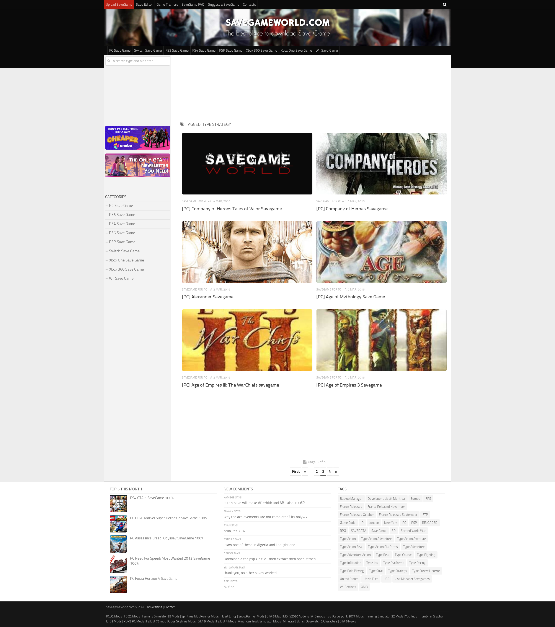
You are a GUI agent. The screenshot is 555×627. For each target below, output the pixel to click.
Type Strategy (397, 571)
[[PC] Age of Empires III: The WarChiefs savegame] (247, 340)
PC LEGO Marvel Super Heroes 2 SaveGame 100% (168, 518)
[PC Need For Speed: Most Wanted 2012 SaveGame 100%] (118, 564)
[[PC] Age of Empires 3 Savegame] (381, 340)
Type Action (348, 539)
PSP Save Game (230, 50)
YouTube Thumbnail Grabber (424, 616)
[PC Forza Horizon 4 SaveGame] (118, 584)
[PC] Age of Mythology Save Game (350, 297)
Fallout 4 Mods (226, 621)
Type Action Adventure (376, 539)
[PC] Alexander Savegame (207, 297)
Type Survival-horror (426, 571)
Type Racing (417, 563)
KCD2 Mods (114, 616)
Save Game (379, 531)
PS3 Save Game (177, 50)
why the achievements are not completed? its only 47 (266, 517)
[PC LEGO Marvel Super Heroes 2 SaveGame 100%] (118, 523)
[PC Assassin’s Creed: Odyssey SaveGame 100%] (118, 544)
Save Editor (144, 4)
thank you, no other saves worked (250, 573)
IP (362, 523)
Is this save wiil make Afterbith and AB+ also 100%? (264, 503)
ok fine (229, 587)
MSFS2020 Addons (296, 616)
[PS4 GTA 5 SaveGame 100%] (118, 503)
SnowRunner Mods (251, 616)
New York (390, 523)
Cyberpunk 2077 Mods (348, 616)
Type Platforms (393, 563)
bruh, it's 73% (234, 531)
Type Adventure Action (355, 555)
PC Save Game (120, 50)
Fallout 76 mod (156, 621)
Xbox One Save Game (296, 50)
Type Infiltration (350, 563)
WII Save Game (327, 50)
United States (349, 579)
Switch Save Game (148, 50)
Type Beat (383, 555)
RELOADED (429, 523)
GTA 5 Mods (206, 621)
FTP (425, 515)
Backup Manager (351, 499)
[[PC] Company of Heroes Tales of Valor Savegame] (247, 163)
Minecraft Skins (293, 621)
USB (386, 579)
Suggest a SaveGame (223, 4)
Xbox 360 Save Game (261, 50)
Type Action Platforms (383, 547)
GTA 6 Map (273, 616)
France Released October (357, 515)
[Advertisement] (314, 87)
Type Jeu (372, 563)
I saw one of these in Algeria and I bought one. (260, 545)
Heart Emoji (229, 616)
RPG (343, 531)
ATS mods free (321, 616)
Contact (169, 607)
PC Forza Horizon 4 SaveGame (154, 578)
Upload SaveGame (119, 4)
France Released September (398, 515)
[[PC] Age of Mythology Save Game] (381, 252)
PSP (414, 523)
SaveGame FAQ (193, 4)
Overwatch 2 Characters (322, 621)
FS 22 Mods (132, 616)
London (374, 523)
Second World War (413, 531)
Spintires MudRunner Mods (200, 616)
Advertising (154, 607)
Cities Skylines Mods (182, 621)
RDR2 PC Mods (134, 621)
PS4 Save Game (203, 50)
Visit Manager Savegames (412, 579)
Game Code (348, 523)
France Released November (386, 507)
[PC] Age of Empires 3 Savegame (349, 385)
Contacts (249, 4)
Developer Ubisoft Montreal (386, 499)
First (296, 471)
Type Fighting (426, 555)
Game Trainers (167, 4)
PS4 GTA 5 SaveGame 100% (152, 498)
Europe (415, 499)
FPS (428, 499)
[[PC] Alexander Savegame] (247, 252)
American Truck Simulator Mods (259, 621)
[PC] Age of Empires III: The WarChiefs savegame (230, 385)
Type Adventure (414, 547)
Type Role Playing (352, 571)
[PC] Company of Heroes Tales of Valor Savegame (232, 209)
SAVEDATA (358, 531)
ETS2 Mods (114, 621)
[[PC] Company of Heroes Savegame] (381, 163)
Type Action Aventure (411, 539)
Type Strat (376, 571)
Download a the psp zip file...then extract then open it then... (271, 559)
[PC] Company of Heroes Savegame (352, 209)
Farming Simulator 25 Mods (161, 616)
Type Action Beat (351, 547)
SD (394, 531)
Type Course (403, 555)
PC (404, 523)
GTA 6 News (348, 621)
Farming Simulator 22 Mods (384, 616)
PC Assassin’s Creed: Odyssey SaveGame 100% (167, 538)
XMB (364, 587)
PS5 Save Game (122, 232)
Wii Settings (348, 587)
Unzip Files (371, 579)
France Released (351, 507)
